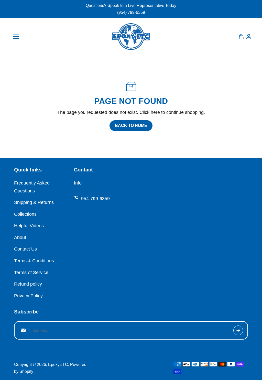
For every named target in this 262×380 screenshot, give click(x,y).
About (20, 237)
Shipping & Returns (34, 202)
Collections (25, 214)
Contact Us (25, 249)
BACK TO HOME (131, 125)
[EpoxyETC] (131, 36)
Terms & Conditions (34, 260)
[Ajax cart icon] (241, 37)
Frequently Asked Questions (32, 186)
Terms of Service (31, 272)
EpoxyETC (58, 364)
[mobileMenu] (15, 36)
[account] (249, 37)
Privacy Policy (28, 295)
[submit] (238, 330)
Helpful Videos (29, 225)
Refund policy (28, 284)
